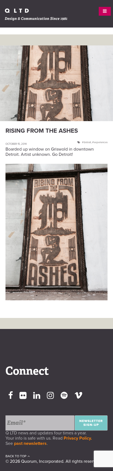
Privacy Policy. (79, 438)
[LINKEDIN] (36, 395)
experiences (101, 142)
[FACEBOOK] (10, 395)
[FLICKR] (23, 395)
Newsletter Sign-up (91, 423)
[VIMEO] (78, 395)
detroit (87, 142)
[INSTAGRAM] (50, 395)
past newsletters (30, 443)
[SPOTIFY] (64, 395)
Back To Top (15, 456)
